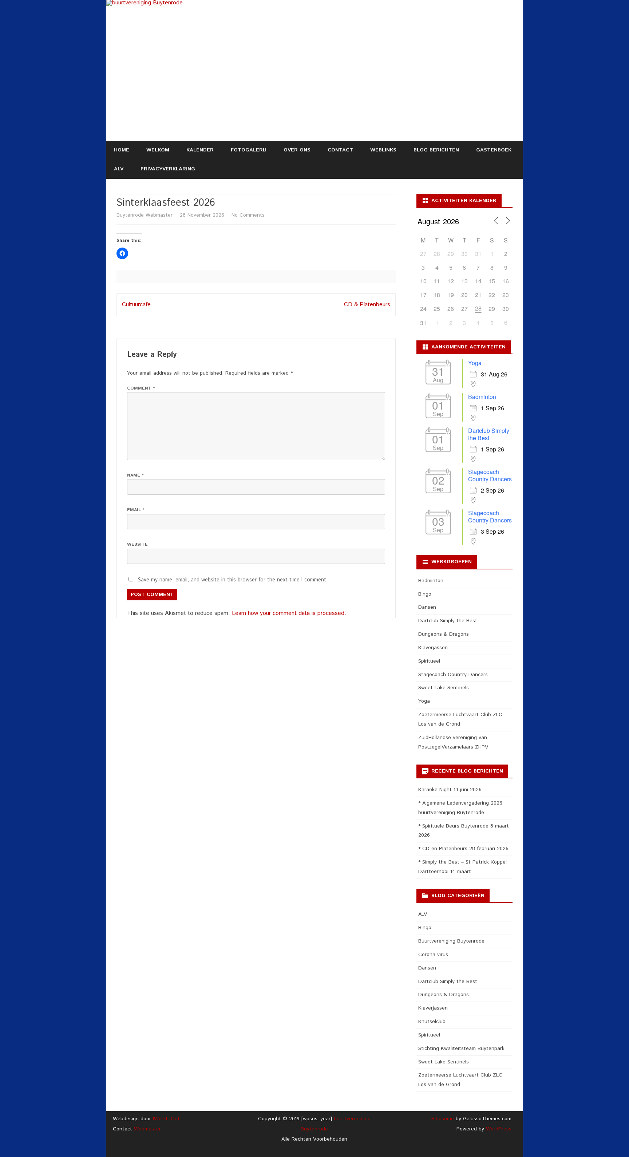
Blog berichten (436, 150)
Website (137, 544)
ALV (118, 169)
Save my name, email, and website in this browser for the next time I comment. (233, 580)
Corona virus (433, 954)
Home (121, 150)
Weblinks (383, 150)
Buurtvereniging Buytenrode (451, 941)
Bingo (424, 594)
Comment (141, 388)
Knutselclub (432, 1021)
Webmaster (147, 1129)
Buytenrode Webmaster (144, 215)
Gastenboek (493, 150)
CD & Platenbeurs (367, 304)
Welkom (157, 150)
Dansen (427, 607)
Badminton (482, 396)
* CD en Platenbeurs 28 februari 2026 (463, 848)
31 (423, 323)
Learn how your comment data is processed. (289, 613)
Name (135, 475)
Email (136, 510)
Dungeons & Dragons (443, 634)
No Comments (248, 215)
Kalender (200, 150)
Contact (340, 150)
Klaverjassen (433, 647)
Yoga (475, 363)
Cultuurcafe (136, 304)
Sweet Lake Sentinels (443, 687)
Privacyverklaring (168, 169)
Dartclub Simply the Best (488, 434)
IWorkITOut (166, 1118)
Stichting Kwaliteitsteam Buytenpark (461, 1048)
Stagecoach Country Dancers (490, 475)
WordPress (497, 1129)
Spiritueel (429, 661)
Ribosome (442, 1118)
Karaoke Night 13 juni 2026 (450, 789)
